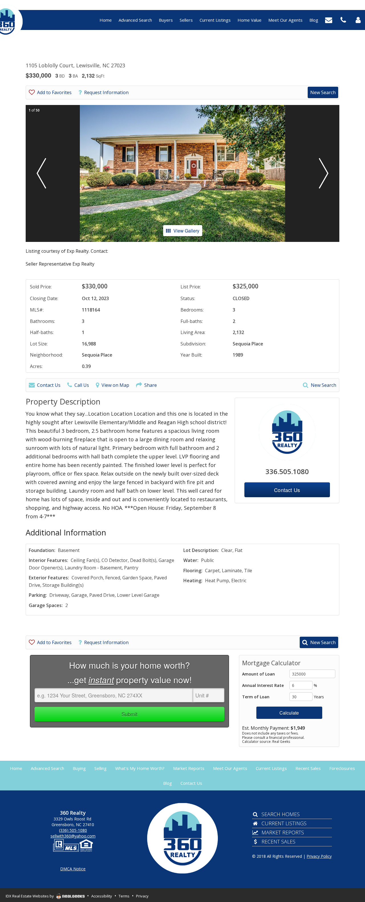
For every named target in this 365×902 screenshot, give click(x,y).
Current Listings (284, 823)
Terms (124, 896)
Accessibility (101, 896)
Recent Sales (278, 841)
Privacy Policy (319, 856)
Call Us (81, 385)
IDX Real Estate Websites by (30, 896)
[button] (41, 173)
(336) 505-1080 (73, 830)
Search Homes (280, 814)
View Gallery (186, 230)
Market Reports (282, 832)
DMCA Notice (73, 868)
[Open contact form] (328, 19)
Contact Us (48, 385)
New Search (323, 92)
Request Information (106, 92)
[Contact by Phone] (343, 19)
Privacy (142, 896)
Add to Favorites (54, 92)
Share (150, 385)
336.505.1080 (287, 471)
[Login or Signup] (358, 19)
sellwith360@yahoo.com (73, 836)
